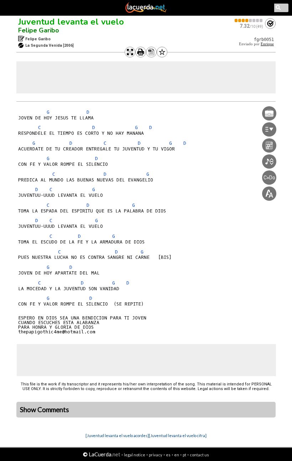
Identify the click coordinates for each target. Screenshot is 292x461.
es (168, 454)
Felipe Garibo (38, 30)
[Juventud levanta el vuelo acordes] (117, 435)
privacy (155, 454)
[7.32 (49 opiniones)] (249, 20)
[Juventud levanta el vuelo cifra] (178, 435)
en (176, 454)
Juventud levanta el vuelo (71, 21)
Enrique (267, 44)
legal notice (134, 454)
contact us (199, 454)
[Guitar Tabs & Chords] (146, 11)
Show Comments (44, 410)
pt (184, 454)
